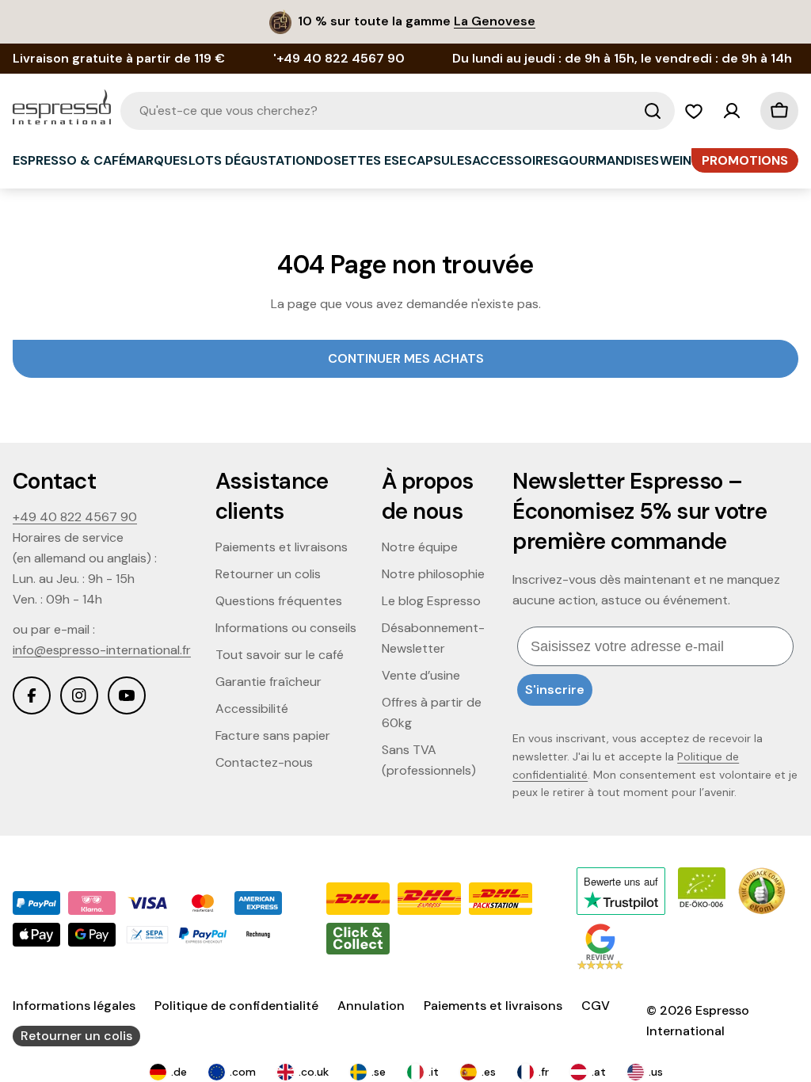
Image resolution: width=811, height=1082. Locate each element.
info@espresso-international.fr (102, 650)
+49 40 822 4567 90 (75, 517)
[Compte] (731, 110)
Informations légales (74, 1005)
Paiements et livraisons (493, 1005)
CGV (595, 1005)
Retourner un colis (76, 1035)
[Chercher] (652, 110)
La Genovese (494, 21)
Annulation (371, 1005)
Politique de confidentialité (236, 1005)
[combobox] (397, 111)
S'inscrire (554, 689)
